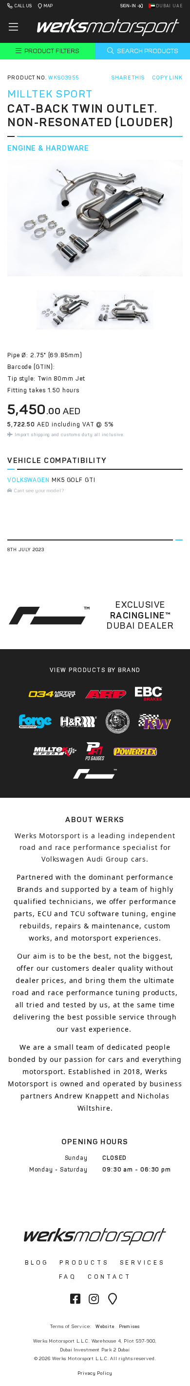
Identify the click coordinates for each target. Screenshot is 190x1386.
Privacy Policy (95, 1373)
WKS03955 (63, 78)
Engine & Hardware (48, 148)
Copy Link (167, 78)
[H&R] (78, 721)
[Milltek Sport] (55, 751)
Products (84, 1262)
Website (104, 1326)
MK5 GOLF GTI (73, 480)
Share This (128, 78)
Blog (37, 1262)
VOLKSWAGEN (28, 480)
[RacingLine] (95, 774)
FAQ (68, 1276)
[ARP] (105, 694)
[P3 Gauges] (94, 751)
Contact (110, 1276)
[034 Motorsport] (52, 693)
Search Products (146, 51)
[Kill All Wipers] (118, 721)
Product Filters (51, 51)
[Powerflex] (135, 751)
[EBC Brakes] (148, 694)
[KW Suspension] (154, 721)
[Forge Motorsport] (35, 721)
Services (142, 1262)
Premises (129, 1326)
